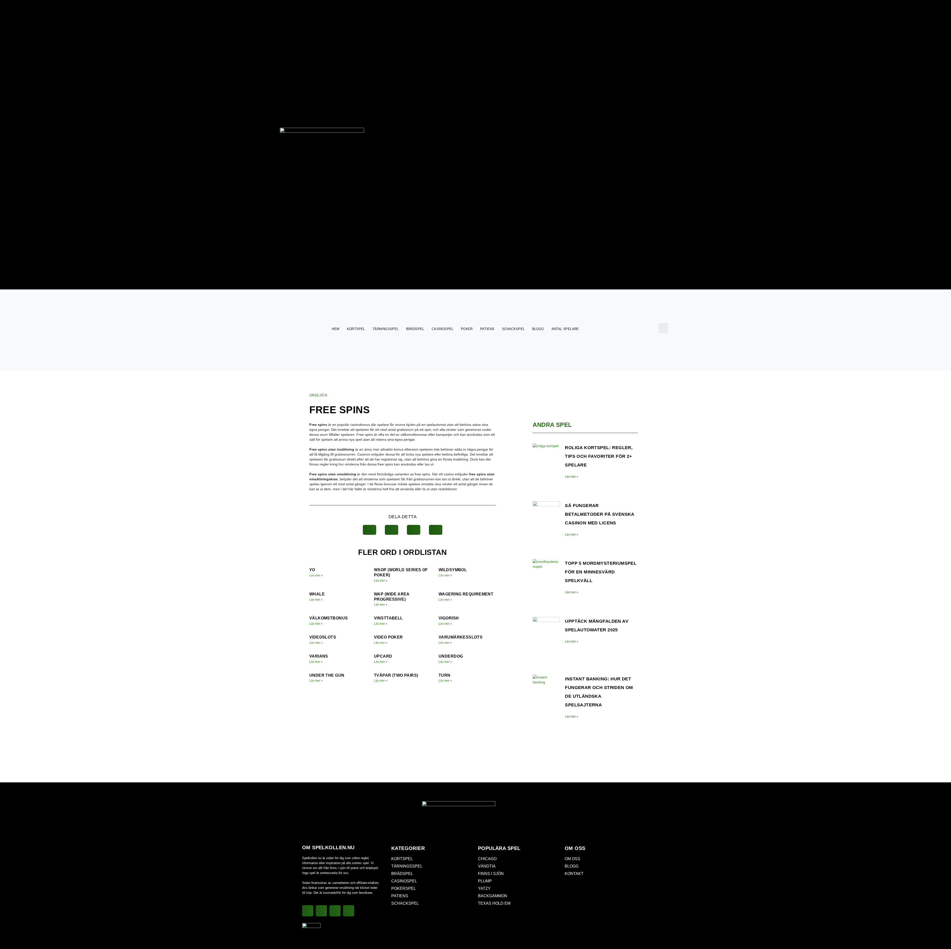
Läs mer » (316, 575)
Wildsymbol (453, 570)
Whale (317, 594)
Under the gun (326, 675)
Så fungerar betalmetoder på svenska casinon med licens (599, 514)
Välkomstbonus (328, 618)
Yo (312, 570)
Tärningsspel (385, 329)
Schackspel (513, 329)
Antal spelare (565, 329)
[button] (663, 328)
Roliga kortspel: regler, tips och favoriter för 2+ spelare (599, 456)
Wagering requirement (466, 594)
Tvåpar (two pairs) (396, 675)
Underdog (451, 656)
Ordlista (318, 395)
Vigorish (449, 618)
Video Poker (388, 637)
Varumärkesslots (460, 637)
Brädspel (415, 329)
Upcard (383, 656)
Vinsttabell (388, 618)
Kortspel (356, 329)
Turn (444, 675)
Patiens (487, 329)
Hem (335, 329)
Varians (318, 656)
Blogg (538, 329)
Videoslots (322, 637)
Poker (467, 329)
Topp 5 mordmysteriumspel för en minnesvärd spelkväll (600, 572)
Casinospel (442, 329)
